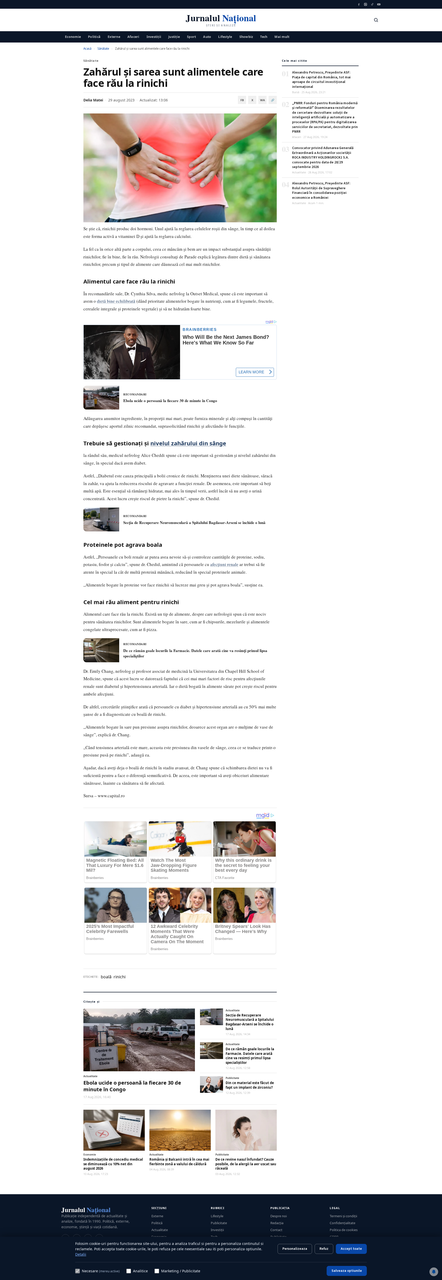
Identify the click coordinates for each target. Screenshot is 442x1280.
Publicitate (219, 1223)
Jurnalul (85, 1209)
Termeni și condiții (343, 1216)
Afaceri (133, 36)
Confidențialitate (342, 1223)
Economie (73, 36)
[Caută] (376, 20)
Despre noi (278, 1216)
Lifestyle (225, 36)
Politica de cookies (344, 1229)
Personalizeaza (294, 1248)
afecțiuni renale (224, 564)
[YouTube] (379, 4)
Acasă (87, 48)
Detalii (80, 1254)
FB (242, 100)
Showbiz (246, 36)
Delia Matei (93, 100)
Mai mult (281, 36)
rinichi (120, 977)
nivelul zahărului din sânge (188, 443)
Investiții (154, 36)
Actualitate (159, 1229)
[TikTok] (372, 4)
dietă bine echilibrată (116, 301)
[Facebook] (359, 4)
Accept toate (351, 1248)
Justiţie (174, 36)
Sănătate (103, 48)
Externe (114, 36)
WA (262, 100)
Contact (276, 1229)
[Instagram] (365, 4)
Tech (263, 36)
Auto (207, 36)
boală (106, 977)
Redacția (276, 1223)
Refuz (323, 1248)
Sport (191, 36)
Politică (94, 36)
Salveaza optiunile (347, 1270)
